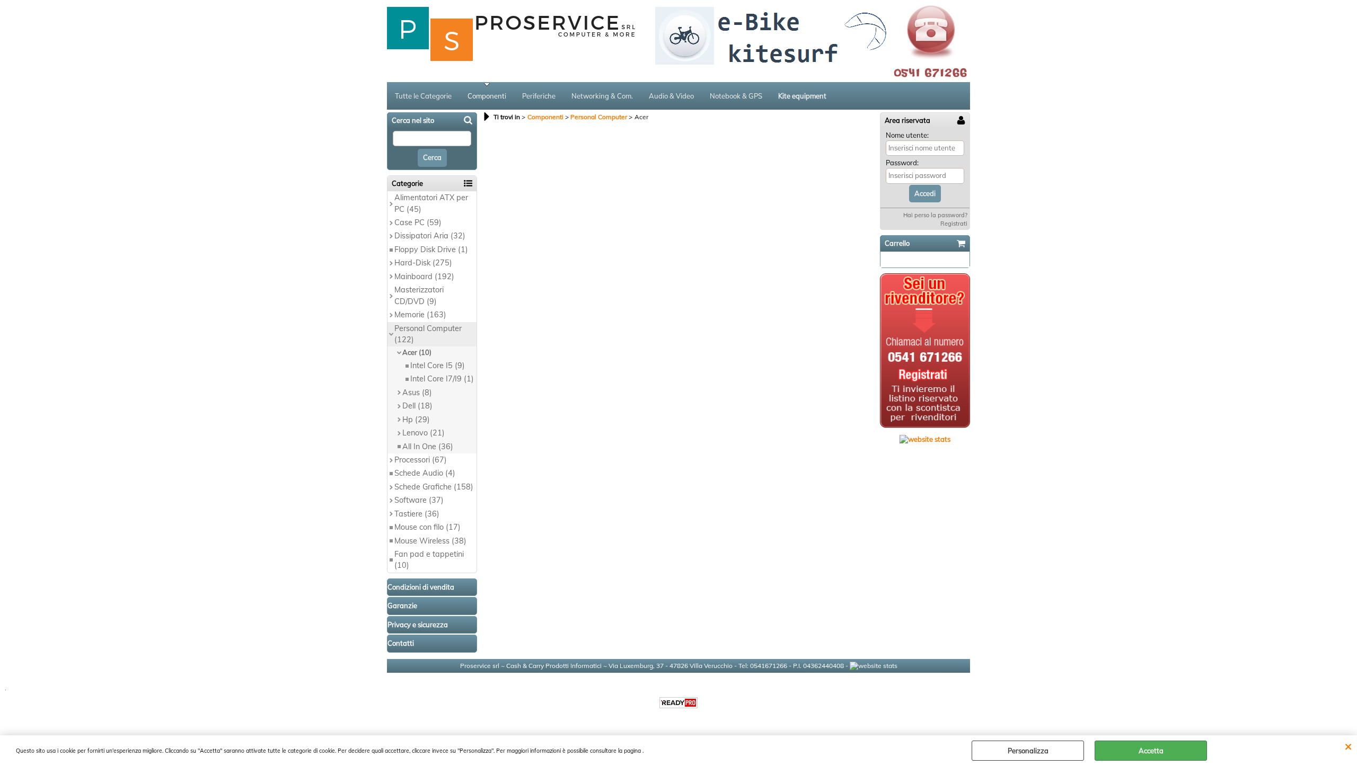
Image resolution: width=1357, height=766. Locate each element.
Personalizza (1028, 750)
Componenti (487, 96)
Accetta (1151, 750)
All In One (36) (427, 446)
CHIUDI (1348, 746)
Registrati (953, 223)
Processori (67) (420, 460)
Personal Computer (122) (428, 334)
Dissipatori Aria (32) (429, 236)
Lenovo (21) (423, 433)
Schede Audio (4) (424, 473)
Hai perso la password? (935, 215)
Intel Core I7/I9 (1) (442, 379)
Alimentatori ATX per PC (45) (431, 203)
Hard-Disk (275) (423, 263)
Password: (902, 162)
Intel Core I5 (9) (437, 365)
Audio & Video (671, 96)
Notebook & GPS (736, 96)
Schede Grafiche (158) (433, 487)
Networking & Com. (602, 96)
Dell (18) (417, 406)
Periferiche (539, 96)
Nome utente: (907, 135)
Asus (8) (417, 392)
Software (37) (419, 500)
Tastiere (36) (416, 514)
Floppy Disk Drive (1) (431, 249)
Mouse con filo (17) (427, 527)
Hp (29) (416, 419)
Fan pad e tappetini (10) (429, 559)
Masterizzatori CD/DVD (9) (419, 295)
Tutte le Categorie (423, 96)
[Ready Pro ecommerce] (678, 703)
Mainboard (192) (424, 276)
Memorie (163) (420, 314)
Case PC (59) (418, 222)
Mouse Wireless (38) (430, 541)
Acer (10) (416, 352)
